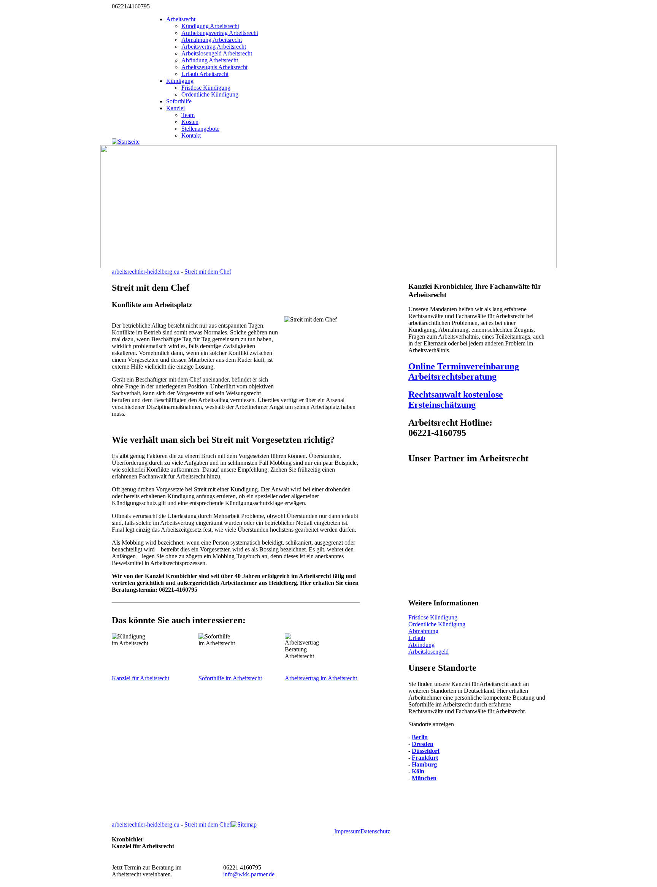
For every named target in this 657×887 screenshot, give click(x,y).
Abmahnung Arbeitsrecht (211, 39)
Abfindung (421, 644)
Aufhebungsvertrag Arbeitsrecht (219, 33)
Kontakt (191, 135)
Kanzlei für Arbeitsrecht (140, 678)
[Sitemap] (244, 824)
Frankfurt (425, 757)
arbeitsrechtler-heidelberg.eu (145, 271)
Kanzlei (175, 108)
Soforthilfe (179, 101)
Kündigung (180, 81)
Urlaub (416, 638)
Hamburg (424, 764)
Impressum (347, 831)
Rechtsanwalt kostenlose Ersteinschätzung (455, 400)
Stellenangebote (200, 128)
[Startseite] (126, 141)
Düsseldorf (426, 751)
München (424, 778)
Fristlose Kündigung (205, 87)
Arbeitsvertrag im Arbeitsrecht (321, 678)
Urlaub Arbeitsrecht (205, 74)
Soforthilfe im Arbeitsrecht (230, 678)
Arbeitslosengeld (428, 651)
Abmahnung (423, 631)
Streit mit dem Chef (207, 271)
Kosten (189, 122)
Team (188, 115)
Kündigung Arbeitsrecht (210, 26)
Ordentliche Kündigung (209, 94)
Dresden (422, 744)
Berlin (420, 737)
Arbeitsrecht (180, 19)
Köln (418, 771)
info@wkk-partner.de (249, 874)
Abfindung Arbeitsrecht (209, 60)
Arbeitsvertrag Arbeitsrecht (213, 46)
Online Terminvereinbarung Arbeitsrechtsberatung (463, 371)
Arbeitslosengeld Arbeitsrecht (216, 53)
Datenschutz (375, 831)
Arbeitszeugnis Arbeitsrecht (214, 67)
